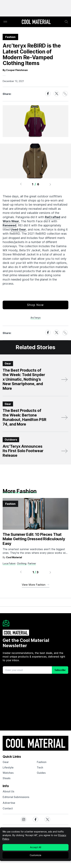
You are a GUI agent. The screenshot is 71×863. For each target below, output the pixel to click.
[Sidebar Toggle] (5, 22)
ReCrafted (52, 217)
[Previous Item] (21, 184)
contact (8, 808)
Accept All (35, 847)
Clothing (21, 563)
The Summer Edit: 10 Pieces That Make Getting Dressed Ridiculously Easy (34, 539)
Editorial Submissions (16, 797)
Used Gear (18, 229)
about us (8, 791)
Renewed (9, 225)
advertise (9, 802)
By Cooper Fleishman (15, 70)
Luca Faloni (9, 563)
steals (6, 778)
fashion (41, 762)
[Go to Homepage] (36, 22)
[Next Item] (50, 184)
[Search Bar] (66, 22)
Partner (32, 563)
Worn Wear (11, 221)
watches (8, 772)
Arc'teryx (36, 317)
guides (41, 772)
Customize (35, 855)
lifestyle (8, 767)
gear (6, 762)
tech (40, 767)
